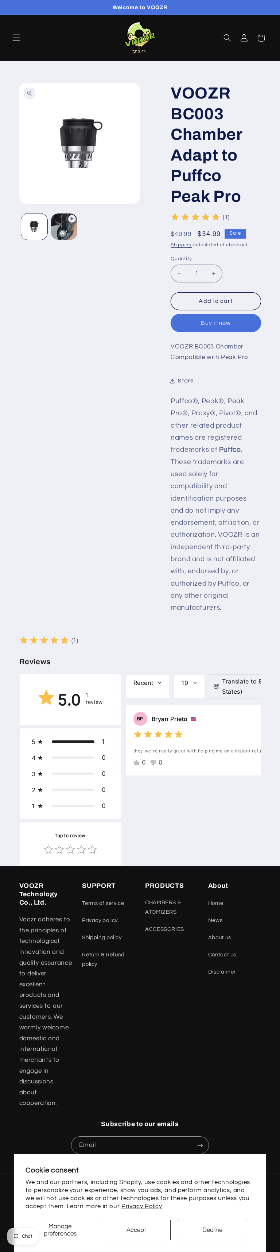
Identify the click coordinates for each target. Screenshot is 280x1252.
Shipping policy (101, 937)
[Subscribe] (200, 1145)
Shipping (181, 245)
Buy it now (216, 323)
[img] (195, 218)
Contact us (222, 955)
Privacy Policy (141, 1206)
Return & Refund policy (103, 959)
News (215, 920)
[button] (16, 38)
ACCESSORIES (164, 929)
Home (215, 903)
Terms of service (103, 903)
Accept (136, 1230)
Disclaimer (222, 972)
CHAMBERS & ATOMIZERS (163, 907)
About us (219, 937)
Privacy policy (100, 920)
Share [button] (185, 381)
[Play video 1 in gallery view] (64, 226)
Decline (212, 1230)
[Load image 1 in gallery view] (34, 226)
